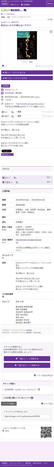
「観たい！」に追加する (28, 359)
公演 (8, 17)
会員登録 (26, 5)
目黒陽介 (29, 330)
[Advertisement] (27, 452)
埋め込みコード (7, 154)
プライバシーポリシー (16, 463)
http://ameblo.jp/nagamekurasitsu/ (30, 104)
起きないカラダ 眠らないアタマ (16, 25)
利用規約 (4, 463)
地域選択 (5, 4)
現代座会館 (9, 93)
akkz (31, 62)
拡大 (7, 431)
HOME (3, 17)
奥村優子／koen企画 (33, 333)
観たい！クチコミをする (15, 72)
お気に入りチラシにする (45, 66)
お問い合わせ (37, 463)
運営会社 (28, 463)
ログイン (16, 5)
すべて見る (48, 404)
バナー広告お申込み (9, 14)
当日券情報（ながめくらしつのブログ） (20, 389)
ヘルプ (45, 463)
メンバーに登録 (8, 404)
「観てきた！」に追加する (28, 365)
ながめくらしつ (11, 90)
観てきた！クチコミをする (16, 78)
